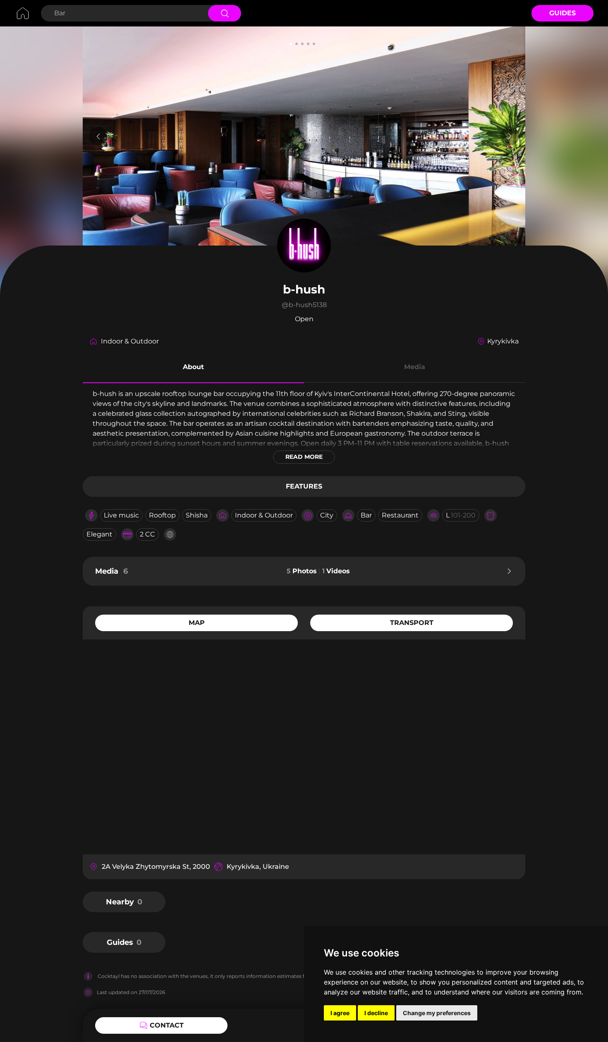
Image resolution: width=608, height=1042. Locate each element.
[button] (193, 368)
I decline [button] (376, 1012)
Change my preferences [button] (437, 1012)
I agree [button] (339, 1012)
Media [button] (414, 367)
